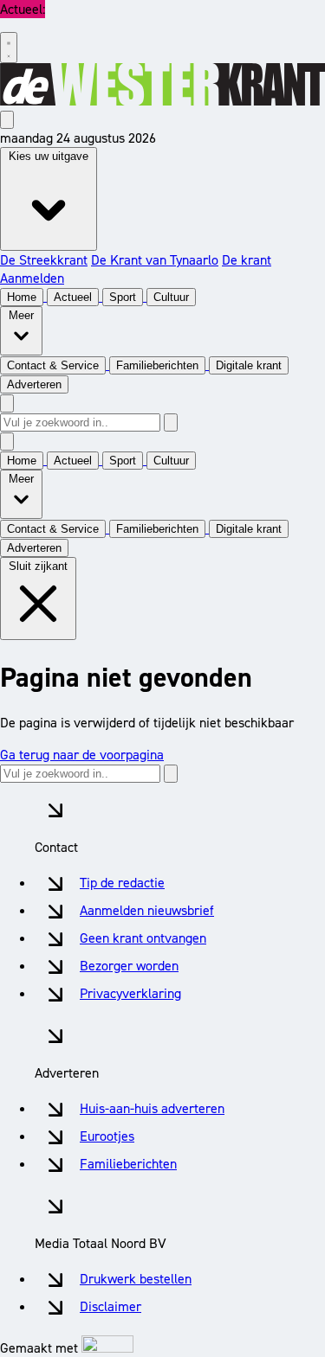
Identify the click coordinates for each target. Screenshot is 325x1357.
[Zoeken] (171, 422)
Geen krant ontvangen (143, 938)
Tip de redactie (122, 883)
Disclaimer (110, 1306)
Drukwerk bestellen (136, 1279)
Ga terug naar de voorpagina (82, 755)
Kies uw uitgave (48, 156)
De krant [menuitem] (246, 260)
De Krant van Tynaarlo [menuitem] (154, 260)
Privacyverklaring (130, 993)
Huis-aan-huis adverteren (152, 1108)
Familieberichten (128, 1164)
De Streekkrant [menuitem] (44, 260)
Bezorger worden (129, 966)
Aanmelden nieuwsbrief (147, 910)
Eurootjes (107, 1136)
